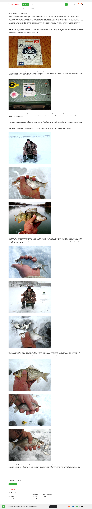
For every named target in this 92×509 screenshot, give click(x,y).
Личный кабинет (31, 1)
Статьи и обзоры (38, 1)
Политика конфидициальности (47, 492)
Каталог (26, 4)
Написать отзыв (12, 484)
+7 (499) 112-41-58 (79, 1)
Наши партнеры (45, 501)
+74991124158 (12, 492)
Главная (10, 8)
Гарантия (44, 496)
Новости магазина (17, 8)
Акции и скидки (46, 1)
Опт (51, 1)
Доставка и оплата (23, 1)
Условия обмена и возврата (47, 494)
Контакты (16, 1)
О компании (11, 1)
